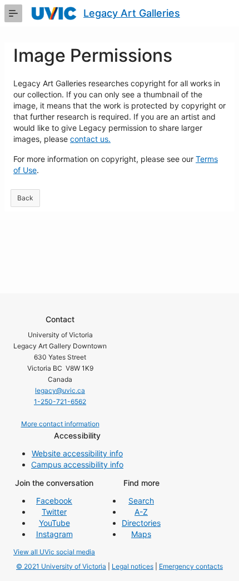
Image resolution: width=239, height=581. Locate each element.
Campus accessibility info (77, 464)
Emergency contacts (191, 566)
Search (141, 500)
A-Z (141, 511)
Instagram (54, 534)
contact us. (90, 139)
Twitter (54, 511)
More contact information (60, 424)
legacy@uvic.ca (60, 390)
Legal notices (132, 566)
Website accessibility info (77, 453)
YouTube (54, 523)
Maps (141, 534)
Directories (141, 523)
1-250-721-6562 (60, 401)
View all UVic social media (54, 552)
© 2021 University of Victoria (61, 566)
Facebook (54, 500)
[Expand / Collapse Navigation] (13, 13)
